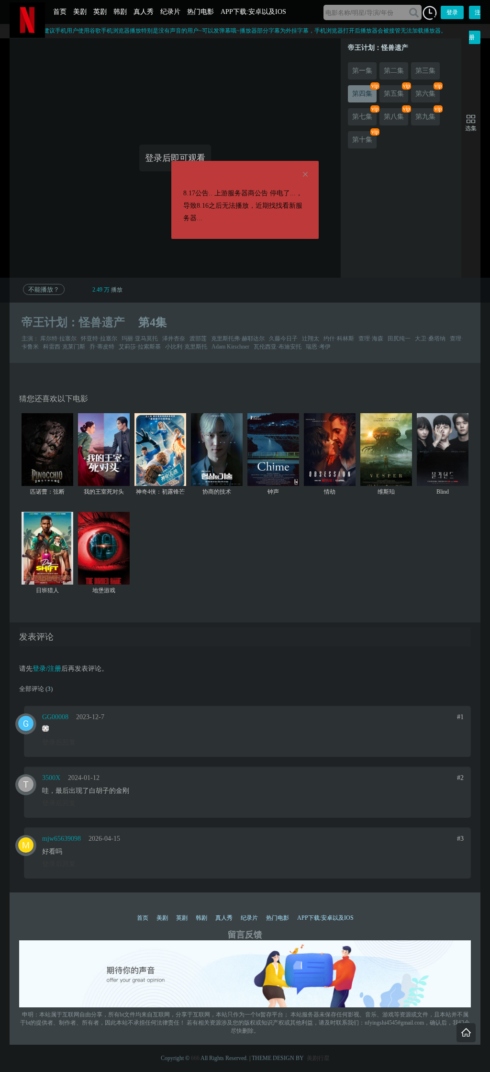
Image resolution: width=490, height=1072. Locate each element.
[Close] (305, 174)
